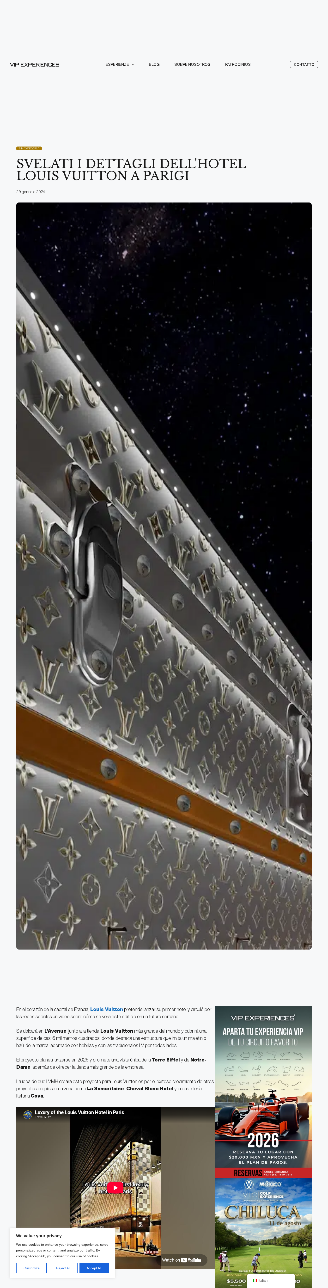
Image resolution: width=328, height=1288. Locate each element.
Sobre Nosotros (192, 64)
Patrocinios (238, 64)
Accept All (94, 1268)
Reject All (63, 1268)
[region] (62, 1253)
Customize (32, 1268)
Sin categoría (29, 148)
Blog (154, 64)
